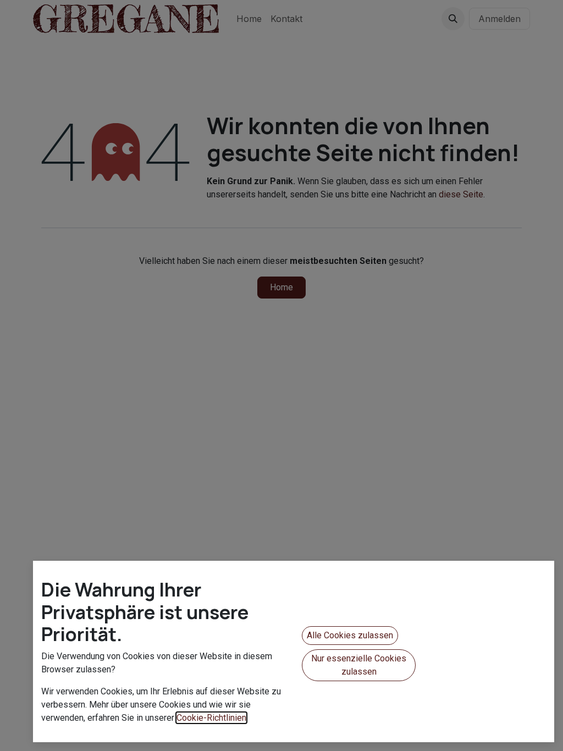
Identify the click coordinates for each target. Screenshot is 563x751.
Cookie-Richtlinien (211, 718)
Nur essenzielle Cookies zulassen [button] (358, 665)
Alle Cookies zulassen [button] (350, 635)
